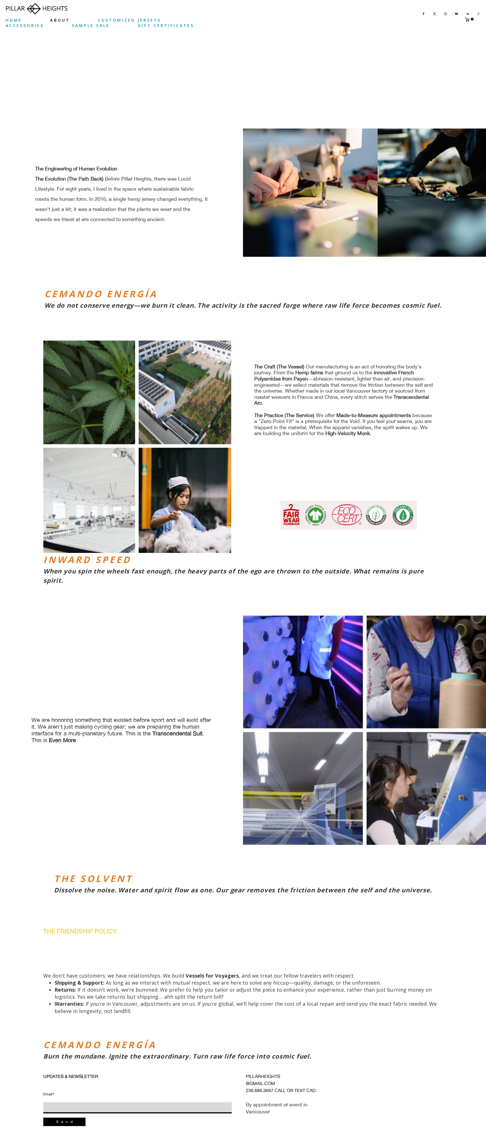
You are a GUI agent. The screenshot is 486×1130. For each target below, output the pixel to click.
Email (48, 1094)
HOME (14, 20)
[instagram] (445, 13)
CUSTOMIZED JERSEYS (129, 20)
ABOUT (60, 20)
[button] (64, 1122)
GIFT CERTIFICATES (166, 25)
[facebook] (424, 13)
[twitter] (434, 13)
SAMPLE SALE (91, 25)
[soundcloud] (467, 13)
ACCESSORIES (25, 25)
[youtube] (456, 13)
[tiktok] (478, 13)
